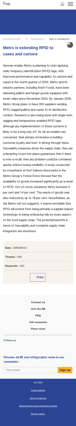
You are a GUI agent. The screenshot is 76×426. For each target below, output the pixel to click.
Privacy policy (38, 414)
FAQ (38, 315)
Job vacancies (38, 322)
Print (39, 277)
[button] (70, 4)
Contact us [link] (38, 302)
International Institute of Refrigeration (13, 39)
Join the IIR (38, 308)
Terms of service (38, 398)
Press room (38, 328)
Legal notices (38, 390)
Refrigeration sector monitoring (38, 39)
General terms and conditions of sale (38, 406)
